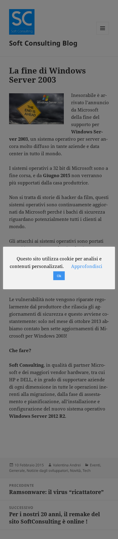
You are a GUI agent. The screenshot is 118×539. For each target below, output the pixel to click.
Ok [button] (59, 275)
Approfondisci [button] (86, 266)
